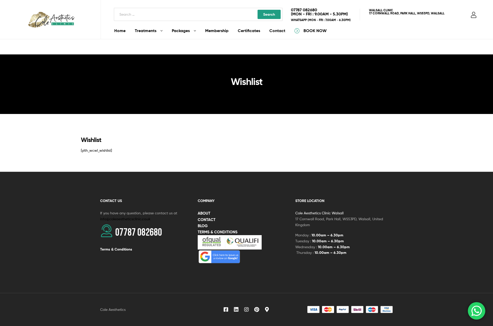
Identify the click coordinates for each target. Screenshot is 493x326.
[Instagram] (246, 309)
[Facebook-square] (226, 309)
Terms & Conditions (116, 249)
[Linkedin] (236, 309)
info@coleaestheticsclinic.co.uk (125, 219)
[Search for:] (198, 14)
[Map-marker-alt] (267, 309)
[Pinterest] (256, 309)
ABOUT (204, 213)
